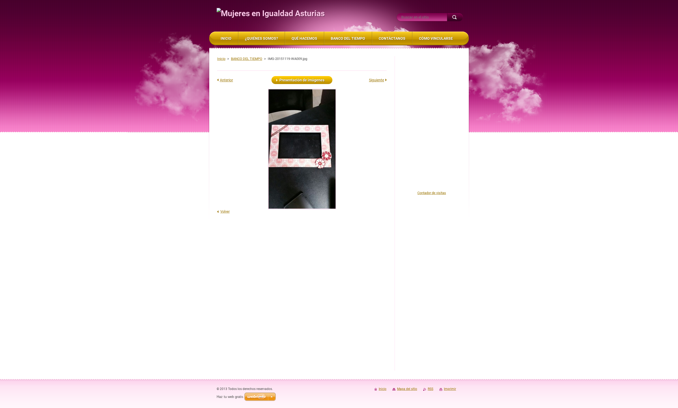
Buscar (455, 17)
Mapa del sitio (407, 389)
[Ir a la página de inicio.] (271, 13)
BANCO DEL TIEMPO (246, 59)
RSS (430, 389)
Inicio (221, 59)
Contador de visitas (431, 193)
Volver (225, 211)
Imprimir (450, 389)
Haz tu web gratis (230, 397)
